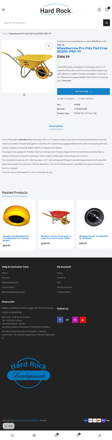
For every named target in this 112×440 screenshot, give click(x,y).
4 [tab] (33, 95)
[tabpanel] (28, 66)
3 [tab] (30, 95)
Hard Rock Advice (64, 287)
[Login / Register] (100, 10)
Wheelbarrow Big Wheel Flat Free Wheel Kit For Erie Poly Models (16, 238)
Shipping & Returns (10, 282)
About (5, 273)
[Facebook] (60, 320)
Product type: (63, 113)
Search (106, 22)
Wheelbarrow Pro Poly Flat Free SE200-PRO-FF (82, 49)
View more (66, 81)
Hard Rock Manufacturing (13, 292)
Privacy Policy (8, 287)
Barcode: (61, 109)
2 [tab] (27, 95)
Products (61, 278)
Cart (59, 282)
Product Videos (64, 292)
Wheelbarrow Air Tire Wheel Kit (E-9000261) (93, 237)
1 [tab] (24, 95)
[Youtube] (83, 320)
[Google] (68, 320)
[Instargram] (75, 320)
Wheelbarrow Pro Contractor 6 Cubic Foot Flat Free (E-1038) (56, 237)
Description (56, 126)
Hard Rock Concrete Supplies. (26, 420)
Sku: (59, 105)
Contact (6, 278)
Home (4, 34)
